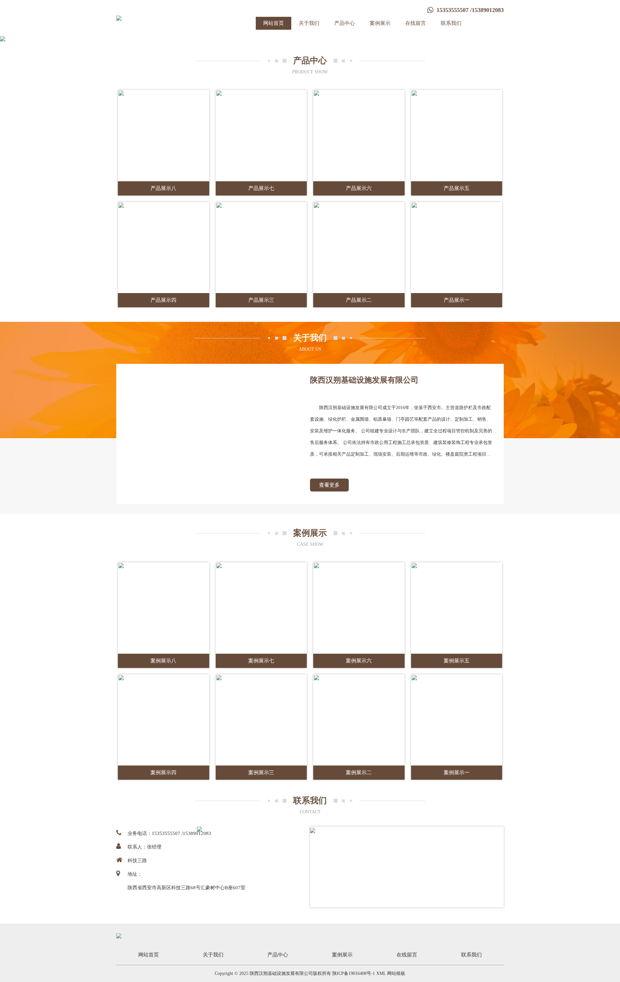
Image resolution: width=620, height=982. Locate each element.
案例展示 (380, 23)
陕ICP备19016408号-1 (353, 973)
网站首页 (273, 23)
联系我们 (451, 23)
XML (381, 973)
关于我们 (309, 23)
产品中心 (344, 23)
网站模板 (396, 973)
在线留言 (415, 23)
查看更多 (329, 485)
